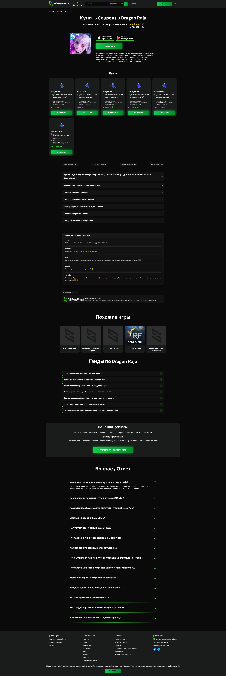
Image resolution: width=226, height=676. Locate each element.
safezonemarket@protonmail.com (166, 639)
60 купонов (55, 92)
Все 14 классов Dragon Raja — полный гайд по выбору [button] (85, 386)
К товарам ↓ (109, 46)
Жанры (85, 642)
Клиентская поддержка (123, 654)
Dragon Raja (68, 11)
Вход (164, 3)
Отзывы (85, 654)
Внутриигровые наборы (57, 639)
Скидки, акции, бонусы (90, 661)
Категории (86, 648)
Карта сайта (119, 651)
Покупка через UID (55, 642)
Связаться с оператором (113, 449)
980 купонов (107, 92)
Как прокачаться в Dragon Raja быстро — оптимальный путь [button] (88, 392)
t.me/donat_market (162, 642)
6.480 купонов (56, 131)
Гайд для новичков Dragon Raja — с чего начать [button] (83, 373)
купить (64, 112)
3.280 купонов (159, 92)
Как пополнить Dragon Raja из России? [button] (79, 199)
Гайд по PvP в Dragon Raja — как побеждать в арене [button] (84, 404)
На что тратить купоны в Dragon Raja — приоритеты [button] (84, 379)
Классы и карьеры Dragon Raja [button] (76, 192)
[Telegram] (175, 4)
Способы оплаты (121, 642)
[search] (126, 4)
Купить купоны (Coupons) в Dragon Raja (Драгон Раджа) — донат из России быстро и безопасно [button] (107, 176)
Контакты (86, 657)
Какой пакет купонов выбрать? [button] (76, 213)
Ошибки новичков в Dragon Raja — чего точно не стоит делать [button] (89, 398)
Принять (113, 671)
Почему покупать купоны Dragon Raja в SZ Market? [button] (83, 206)
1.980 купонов (133, 92)
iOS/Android (121, 24)
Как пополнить (120, 639)
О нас (84, 651)
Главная (51, 11)
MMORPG (59, 11)
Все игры (86, 639)
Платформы (87, 645)
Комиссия (118, 645)
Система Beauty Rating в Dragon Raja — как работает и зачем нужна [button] (91, 410)
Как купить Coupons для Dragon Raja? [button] (78, 220)
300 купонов (81, 92)
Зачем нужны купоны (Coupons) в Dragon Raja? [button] (82, 185)
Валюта (51, 645)
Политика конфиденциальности (125, 648)
